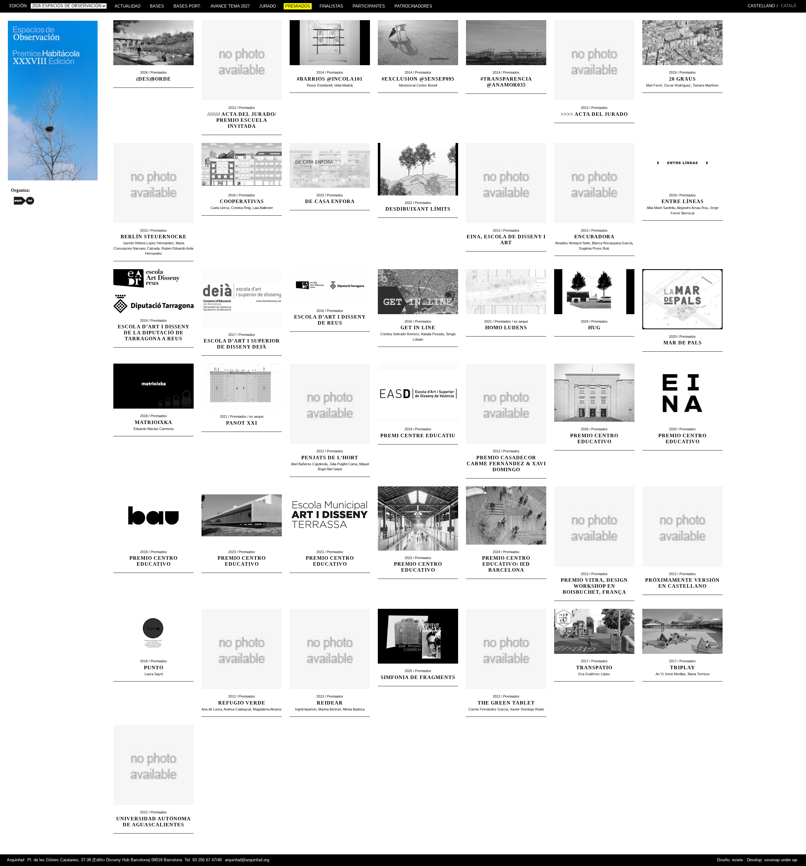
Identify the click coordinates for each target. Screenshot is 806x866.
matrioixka (153, 422)
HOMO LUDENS (506, 327)
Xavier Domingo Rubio (527, 709)
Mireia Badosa (354, 709)
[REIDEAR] (330, 692)
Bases (157, 6)
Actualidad (127, 6)
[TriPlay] (682, 656)
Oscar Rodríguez (677, 85)
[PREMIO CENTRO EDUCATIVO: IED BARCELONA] (506, 547)
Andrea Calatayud (237, 709)
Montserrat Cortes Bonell (418, 85)
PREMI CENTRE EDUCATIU (418, 435)
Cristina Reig (241, 208)
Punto (153, 667)
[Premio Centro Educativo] (682, 424)
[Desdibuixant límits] (418, 198)
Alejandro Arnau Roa (692, 208)
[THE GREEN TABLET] (506, 692)
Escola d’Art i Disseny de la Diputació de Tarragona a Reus (154, 332)
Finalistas (331, 6)
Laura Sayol (154, 674)
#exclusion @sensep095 (418, 79)
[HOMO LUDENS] (506, 317)
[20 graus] (682, 68)
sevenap (772, 860)
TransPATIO (594, 667)
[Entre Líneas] (682, 191)
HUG (594, 327)
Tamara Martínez (706, 85)
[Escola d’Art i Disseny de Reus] (330, 306)
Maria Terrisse (699, 674)
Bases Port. (187, 6)
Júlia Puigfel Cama (343, 464)
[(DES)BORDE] (153, 68)
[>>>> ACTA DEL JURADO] (594, 103)
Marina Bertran (329, 709)
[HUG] (594, 317)
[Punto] (153, 656)
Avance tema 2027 (230, 6)
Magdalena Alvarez (267, 709)
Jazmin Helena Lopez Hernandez (148, 243)
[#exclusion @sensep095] (418, 68)
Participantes (369, 6)
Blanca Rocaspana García (612, 243)
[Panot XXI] (242, 412)
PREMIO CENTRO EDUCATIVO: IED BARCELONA (506, 564)
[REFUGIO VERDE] (242, 692)
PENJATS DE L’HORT (329, 457)
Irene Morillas (675, 674)
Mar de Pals (682, 342)
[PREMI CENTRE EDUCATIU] (418, 424)
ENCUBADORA (594, 236)
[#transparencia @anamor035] (506, 68)
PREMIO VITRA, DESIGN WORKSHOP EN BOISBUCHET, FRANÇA (594, 586)
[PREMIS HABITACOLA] (53, 181)
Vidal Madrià (343, 85)
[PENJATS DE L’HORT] (330, 447)
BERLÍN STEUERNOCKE (154, 236)
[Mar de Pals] (682, 332)
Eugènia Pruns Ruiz (594, 248)
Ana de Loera (212, 709)
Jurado (267, 6)
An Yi (659, 674)
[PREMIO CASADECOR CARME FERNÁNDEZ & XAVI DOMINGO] (506, 447)
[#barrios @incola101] (330, 68)
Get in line (417, 327)
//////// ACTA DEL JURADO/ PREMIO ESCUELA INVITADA (241, 120)
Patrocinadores (413, 6)
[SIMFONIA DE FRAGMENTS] (418, 666)
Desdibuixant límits (418, 209)
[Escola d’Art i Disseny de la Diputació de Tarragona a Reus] (153, 316)
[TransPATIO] (594, 656)
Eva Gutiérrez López (594, 674)
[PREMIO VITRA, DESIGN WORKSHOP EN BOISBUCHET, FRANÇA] (594, 569)
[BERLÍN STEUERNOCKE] (153, 226)
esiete (737, 860)
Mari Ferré (654, 85)
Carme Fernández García (488, 709)
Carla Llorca (220, 208)
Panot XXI (241, 423)
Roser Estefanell (319, 85)
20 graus (682, 79)
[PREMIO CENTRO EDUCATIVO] (594, 424)
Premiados (297, 6)
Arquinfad (15, 860)
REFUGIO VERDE (241, 702)
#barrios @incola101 (330, 79)
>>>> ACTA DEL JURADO (594, 114)
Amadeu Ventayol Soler (572, 243)
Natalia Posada (432, 334)
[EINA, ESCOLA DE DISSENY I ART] (506, 226)
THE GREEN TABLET (506, 702)
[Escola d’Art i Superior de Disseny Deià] (242, 330)
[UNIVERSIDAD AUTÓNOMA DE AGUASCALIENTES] (153, 808)
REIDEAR (330, 702)
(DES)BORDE (153, 79)
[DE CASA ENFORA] (330, 191)
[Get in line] (418, 317)
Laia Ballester (263, 208)
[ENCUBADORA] (594, 226)
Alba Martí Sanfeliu (661, 208)
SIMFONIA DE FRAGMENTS (418, 677)
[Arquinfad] (24, 200)
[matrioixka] (153, 411)
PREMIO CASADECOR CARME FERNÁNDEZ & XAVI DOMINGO (506, 463)
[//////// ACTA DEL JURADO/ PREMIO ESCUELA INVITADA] (242, 103)
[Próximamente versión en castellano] (682, 569)
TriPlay (682, 667)
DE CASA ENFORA (330, 201)
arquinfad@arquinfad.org (247, 860)
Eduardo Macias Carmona (153, 429)
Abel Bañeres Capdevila (309, 464)
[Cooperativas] (242, 191)
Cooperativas (242, 201)
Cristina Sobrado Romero (399, 334)
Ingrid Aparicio (305, 709)
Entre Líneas (682, 201)
